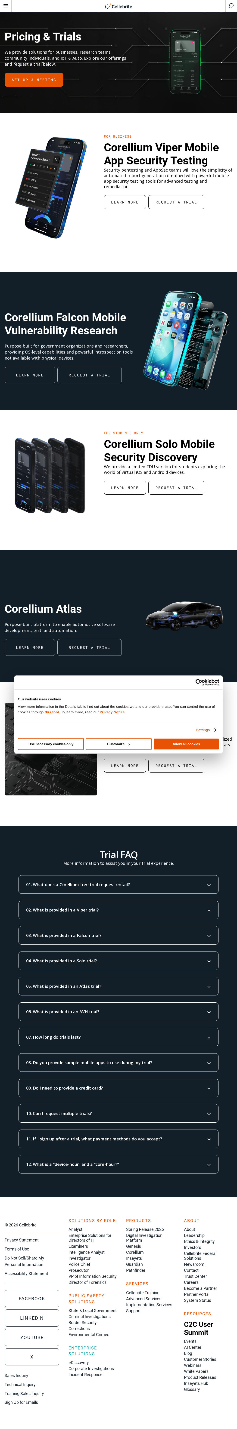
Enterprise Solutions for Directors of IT (90, 1238)
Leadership (194, 1235)
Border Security (83, 1322)
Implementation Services (149, 1304)
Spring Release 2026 (145, 1229)
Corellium (135, 1252)
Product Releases (200, 1377)
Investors (192, 1247)
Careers (191, 1282)
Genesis (133, 1246)
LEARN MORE (125, 202)
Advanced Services (143, 1298)
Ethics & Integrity (199, 1241)
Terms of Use (17, 1249)
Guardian (134, 1264)
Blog (188, 1353)
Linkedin (32, 1318)
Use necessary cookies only (50, 744)
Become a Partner (200, 1288)
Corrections (79, 1328)
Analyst (75, 1229)
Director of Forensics (87, 1282)
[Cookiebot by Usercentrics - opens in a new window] (199, 682)
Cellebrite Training (142, 1292)
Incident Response (86, 1374)
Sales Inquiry (16, 1375)
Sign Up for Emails (21, 1402)
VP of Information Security (93, 1276)
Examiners (78, 1246)
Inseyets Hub (196, 1383)
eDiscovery (79, 1362)
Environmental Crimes (89, 1334)
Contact (191, 1270)
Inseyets (134, 1258)
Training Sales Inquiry (24, 1393)
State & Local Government (93, 1310)
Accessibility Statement (26, 1273)
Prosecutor (79, 1270)
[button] (118, 884)
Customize (116, 744)
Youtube (32, 1337)
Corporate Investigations (91, 1368)
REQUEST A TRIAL (176, 202)
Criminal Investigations (90, 1316)
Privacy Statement (22, 1240)
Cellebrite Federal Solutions (200, 1256)
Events (190, 1341)
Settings (203, 730)
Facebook (32, 1298)
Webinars (192, 1365)
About (189, 1229)
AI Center (192, 1347)
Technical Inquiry (20, 1384)
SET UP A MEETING (34, 79)
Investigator (79, 1258)
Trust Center (195, 1276)
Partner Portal (196, 1294)
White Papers (196, 1371)
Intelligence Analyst (87, 1252)
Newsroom (194, 1264)
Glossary (192, 1389)
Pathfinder (135, 1270)
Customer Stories (200, 1359)
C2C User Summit (198, 1328)
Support (133, 1310)
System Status (197, 1300)
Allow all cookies (186, 744)
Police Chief (79, 1264)
